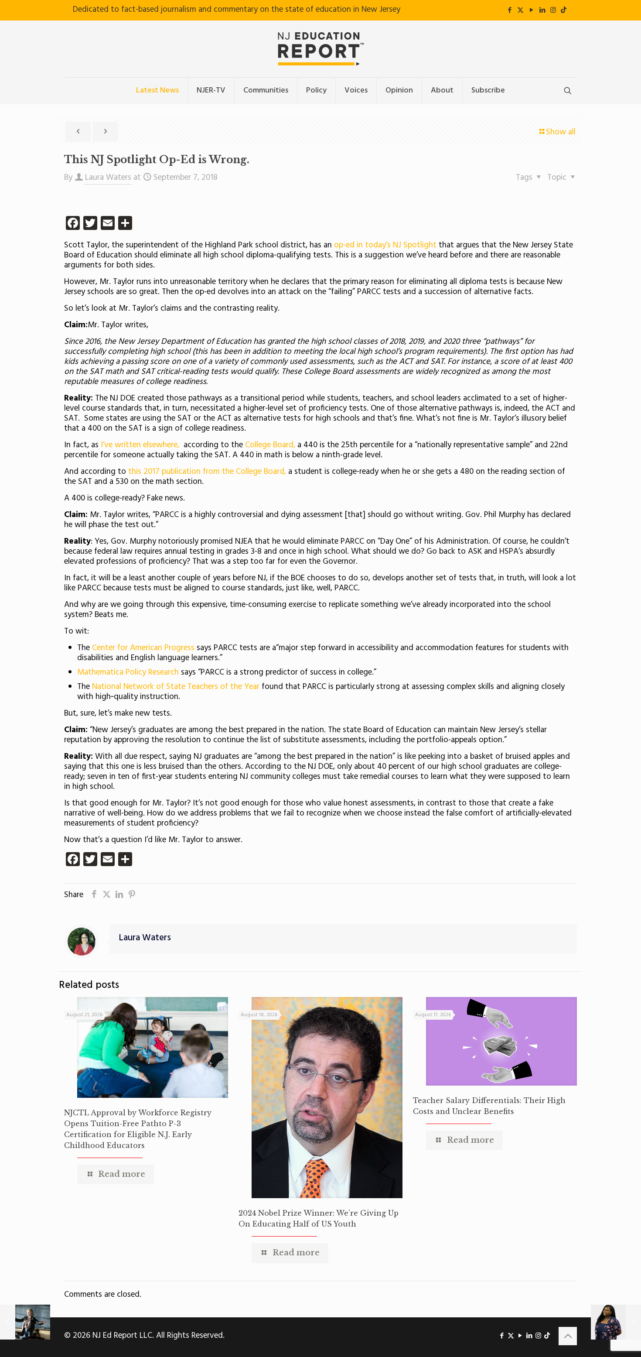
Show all (561, 132)
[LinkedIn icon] (542, 10)
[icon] (563, 10)
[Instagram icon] (553, 10)
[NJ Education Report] (320, 49)
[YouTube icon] (531, 10)
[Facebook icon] (509, 10)
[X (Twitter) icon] (520, 10)
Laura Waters (108, 177)
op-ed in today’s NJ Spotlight (385, 245)
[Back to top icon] (568, 1336)
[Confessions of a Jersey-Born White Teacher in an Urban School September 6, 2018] (25, 1322)
